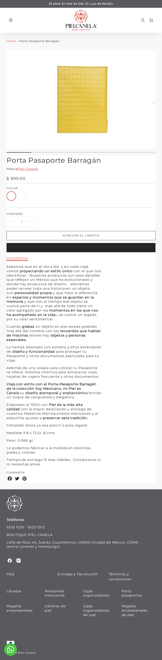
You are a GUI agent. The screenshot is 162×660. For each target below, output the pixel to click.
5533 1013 (36, 527)
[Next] (153, 103)
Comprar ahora (81, 247)
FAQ (10, 574)
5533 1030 (16, 527)
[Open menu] (11, 20)
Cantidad (15, 213)
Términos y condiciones (120, 576)
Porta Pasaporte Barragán (39, 41)
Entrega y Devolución (78, 574)
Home (11, 41)
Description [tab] (17, 258)
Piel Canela (28, 169)
